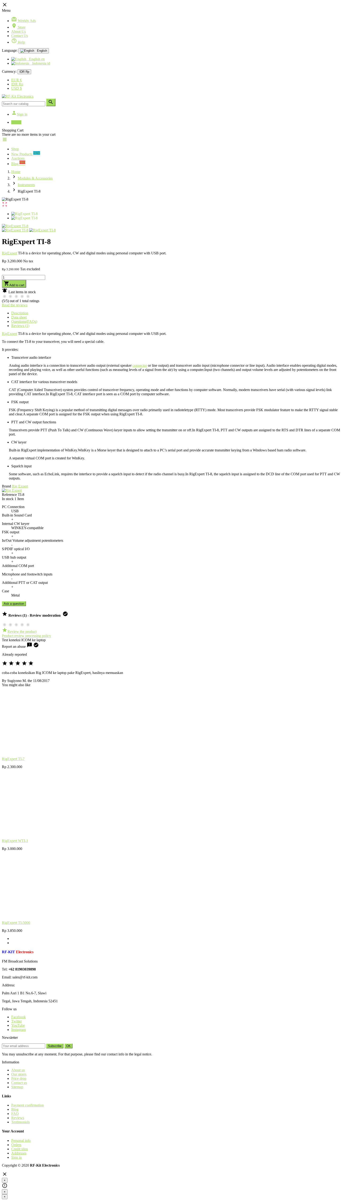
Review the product (19, 631)
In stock (8, 499)
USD (16, 88)
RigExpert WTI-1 (15, 841)
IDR (17, 84)
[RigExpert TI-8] (15, 226)
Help (18, 42)
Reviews (17, 1118)
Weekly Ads (23, 21)
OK (68, 1046)
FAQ (15, 1114)
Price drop (18, 1078)
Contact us (19, 1083)
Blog (14, 1109)
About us (18, 1070)
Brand (6, 486)
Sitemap (17, 1087)
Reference (9, 495)
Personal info (21, 1140)
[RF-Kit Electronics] (17, 96)
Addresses (18, 1153)
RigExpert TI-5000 (16, 923)
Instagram (18, 1030)
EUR (16, 80)
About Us (18, 31)
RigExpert (9, 253)
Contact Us (19, 36)
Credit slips (19, 1149)
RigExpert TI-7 (13, 759)
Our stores (18, 1074)
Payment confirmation (27, 1105)
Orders (16, 1145)
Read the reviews (14, 305)
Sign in (16, 1157)
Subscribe (55, 1046)
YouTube (18, 1025)
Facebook (18, 1017)
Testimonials (20, 1122)
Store (18, 27)
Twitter (16, 1021)
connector (139, 365)
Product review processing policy (26, 636)
